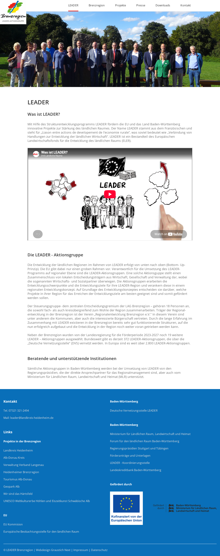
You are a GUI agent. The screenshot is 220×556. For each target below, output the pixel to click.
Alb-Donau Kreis (14, 458)
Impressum (80, 550)
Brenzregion (97, 5)
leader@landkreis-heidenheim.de (31, 418)
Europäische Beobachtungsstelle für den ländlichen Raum (41, 531)
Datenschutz (99, 550)
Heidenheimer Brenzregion (21, 472)
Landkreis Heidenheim (18, 450)
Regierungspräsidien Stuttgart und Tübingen (139, 448)
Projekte (120, 5)
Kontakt (185, 5)
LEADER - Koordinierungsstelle (130, 463)
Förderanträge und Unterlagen (130, 455)
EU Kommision (13, 524)
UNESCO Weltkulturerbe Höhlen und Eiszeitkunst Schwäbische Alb (46, 501)
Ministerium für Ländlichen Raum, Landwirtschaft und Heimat (150, 434)
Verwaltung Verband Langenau (23, 465)
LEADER (73, 5)
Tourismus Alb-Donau (17, 479)
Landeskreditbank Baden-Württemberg (135, 470)
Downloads (163, 5)
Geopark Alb (11, 486)
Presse (140, 5)
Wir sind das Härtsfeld (17, 494)
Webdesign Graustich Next (53, 550)
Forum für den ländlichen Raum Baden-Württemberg (144, 441)
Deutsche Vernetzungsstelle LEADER (134, 410)
